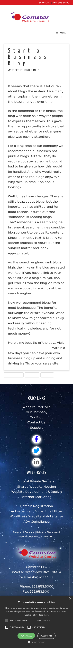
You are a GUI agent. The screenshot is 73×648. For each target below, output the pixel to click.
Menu (63, 33)
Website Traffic (22, 77)
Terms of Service (23, 532)
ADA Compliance (36, 521)
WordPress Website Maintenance (36, 516)
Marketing (32, 375)
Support (36, 428)
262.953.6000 (61, 2)
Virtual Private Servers (36, 481)
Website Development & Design (36, 492)
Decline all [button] (46, 635)
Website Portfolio (36, 407)
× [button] (70, 598)
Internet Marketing (36, 497)
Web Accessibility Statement (36, 536)
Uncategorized (21, 74)
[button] (19, 620)
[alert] (36, 622)
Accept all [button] (26, 635)
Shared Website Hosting (36, 486)
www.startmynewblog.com (29, 348)
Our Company (36, 412)
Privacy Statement (48, 532)
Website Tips (45, 74)
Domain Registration (36, 506)
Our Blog (36, 417)
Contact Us (36, 422)
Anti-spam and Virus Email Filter (36, 511)
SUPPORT (45, 2)
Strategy (47, 375)
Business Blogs (13, 375)
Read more (44, 615)
